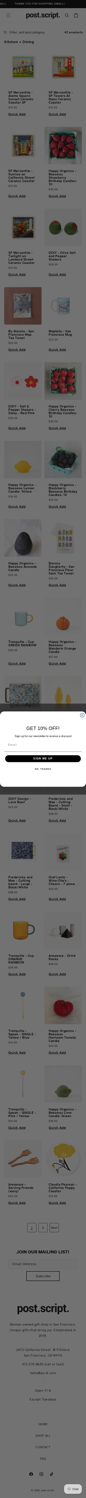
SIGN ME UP (43, 758)
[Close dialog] (82, 715)
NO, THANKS (43, 769)
